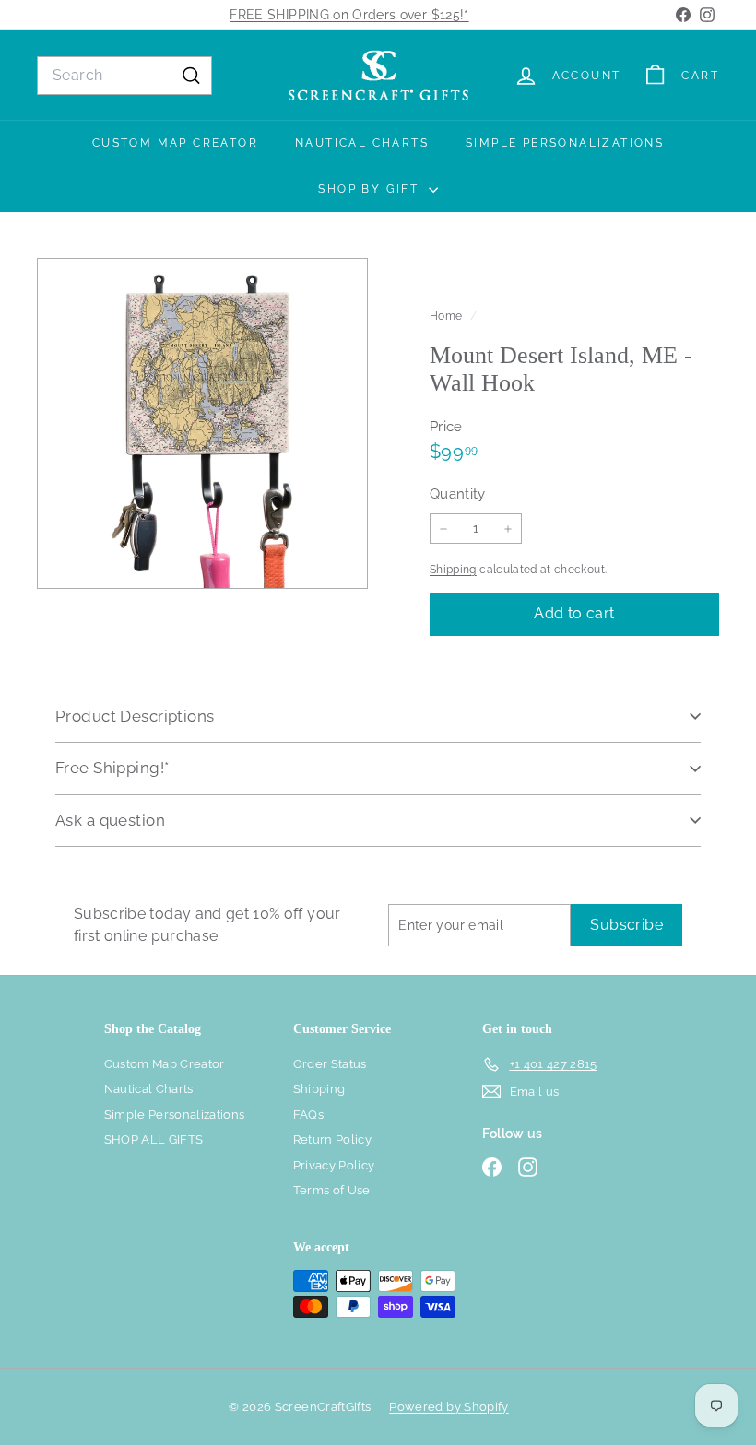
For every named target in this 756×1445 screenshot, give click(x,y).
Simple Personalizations (565, 142)
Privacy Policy (334, 1165)
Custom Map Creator (175, 142)
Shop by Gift (370, 188)
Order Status (330, 1064)
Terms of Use (332, 1190)
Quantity (458, 494)
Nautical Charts (362, 142)
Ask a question (110, 820)
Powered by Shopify (448, 1407)
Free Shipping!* (112, 767)
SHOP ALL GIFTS (154, 1139)
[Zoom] (202, 423)
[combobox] (124, 75)
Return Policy (332, 1139)
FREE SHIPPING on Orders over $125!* (349, 14)
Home (448, 316)
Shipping (453, 569)
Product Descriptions (135, 716)
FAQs (308, 1115)
